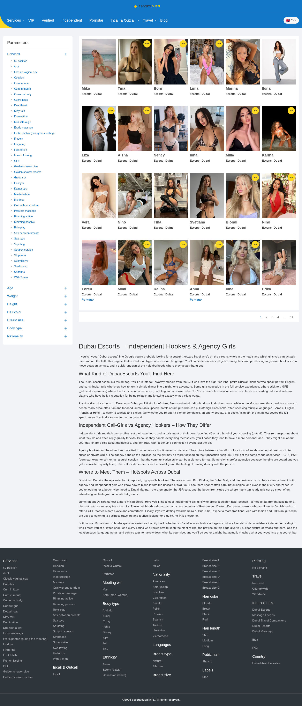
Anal (16, 66)
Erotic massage (23, 127)
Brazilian (158, 592)
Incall (56, 674)
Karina (267, 155)
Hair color (14, 312)
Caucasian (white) (114, 675)
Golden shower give (25, 166)
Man (105, 589)
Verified (48, 20)
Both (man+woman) (115, 594)
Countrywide (260, 588)
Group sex (20, 177)
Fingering (19, 144)
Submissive (20, 260)
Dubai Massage (262, 631)
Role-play (19, 227)
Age (10, 288)
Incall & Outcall (112, 565)
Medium (207, 640)
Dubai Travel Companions (269, 620)
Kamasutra (20, 188)
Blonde (206, 603)
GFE (16, 160)
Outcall (107, 560)
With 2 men (20, 277)
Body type (14, 328)
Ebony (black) (112, 669)
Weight (12, 296)
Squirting (19, 244)
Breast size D (211, 576)
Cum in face (21, 83)
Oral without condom (26, 205)
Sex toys (19, 238)
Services (13, 54)
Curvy (106, 621)
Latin (156, 560)
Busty (106, 615)
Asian (106, 664)
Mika (86, 88)
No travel (258, 583)
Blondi (231, 222)
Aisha (123, 155)
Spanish (158, 619)
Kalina (159, 289)
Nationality (15, 336)
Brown (206, 608)
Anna (194, 289)
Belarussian (160, 586)
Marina (232, 88)
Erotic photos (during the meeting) (33, 133)
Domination (20, 116)
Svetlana (197, 222)
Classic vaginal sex (25, 72)
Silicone (158, 666)
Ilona (266, 88)
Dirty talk (19, 110)
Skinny (107, 632)
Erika (266, 289)
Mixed (156, 565)
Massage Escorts (263, 615)
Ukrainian (159, 630)
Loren (87, 289)
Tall (105, 643)
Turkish (157, 625)
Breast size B (210, 565)
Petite (106, 626)
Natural (157, 660)
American (159, 581)
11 (291, 317)
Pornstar (96, 20)
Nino (122, 222)
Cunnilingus (20, 99)
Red (205, 619)
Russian (158, 614)
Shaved (207, 661)
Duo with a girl (22, 122)
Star (205, 676)
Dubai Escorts (261, 609)
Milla (230, 155)
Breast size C (211, 571)
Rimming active (23, 216)
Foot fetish (20, 149)
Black (205, 614)
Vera (86, 222)
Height (12, 304)
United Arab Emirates (266, 663)
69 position (20, 60)
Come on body (22, 94)
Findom (18, 138)
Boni (158, 88)
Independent (71, 20)
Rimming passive (24, 221)
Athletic (107, 610)
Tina (121, 88)
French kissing (22, 155)
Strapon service (23, 249)
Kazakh (157, 603)
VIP (31, 20)
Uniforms (19, 271)
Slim (105, 637)
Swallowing (20, 266)
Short (205, 635)
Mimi (122, 289)
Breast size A (210, 560)
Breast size (15, 320)
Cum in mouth (22, 88)
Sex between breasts (26, 233)
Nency (159, 155)
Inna (193, 155)
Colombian (160, 597)
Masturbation (21, 194)
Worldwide (259, 594)
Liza (85, 155)
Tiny (105, 648)
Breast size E (210, 582)
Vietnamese (160, 636)
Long (205, 646)
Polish (156, 608)
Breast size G (211, 587)
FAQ (255, 647)
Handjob (18, 183)
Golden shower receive (27, 172)
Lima (194, 88)
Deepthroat (20, 105)
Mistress (18, 199)
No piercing (259, 567)
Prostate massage (24, 210)
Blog (164, 20)
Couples (18, 77)
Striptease (19, 255)
